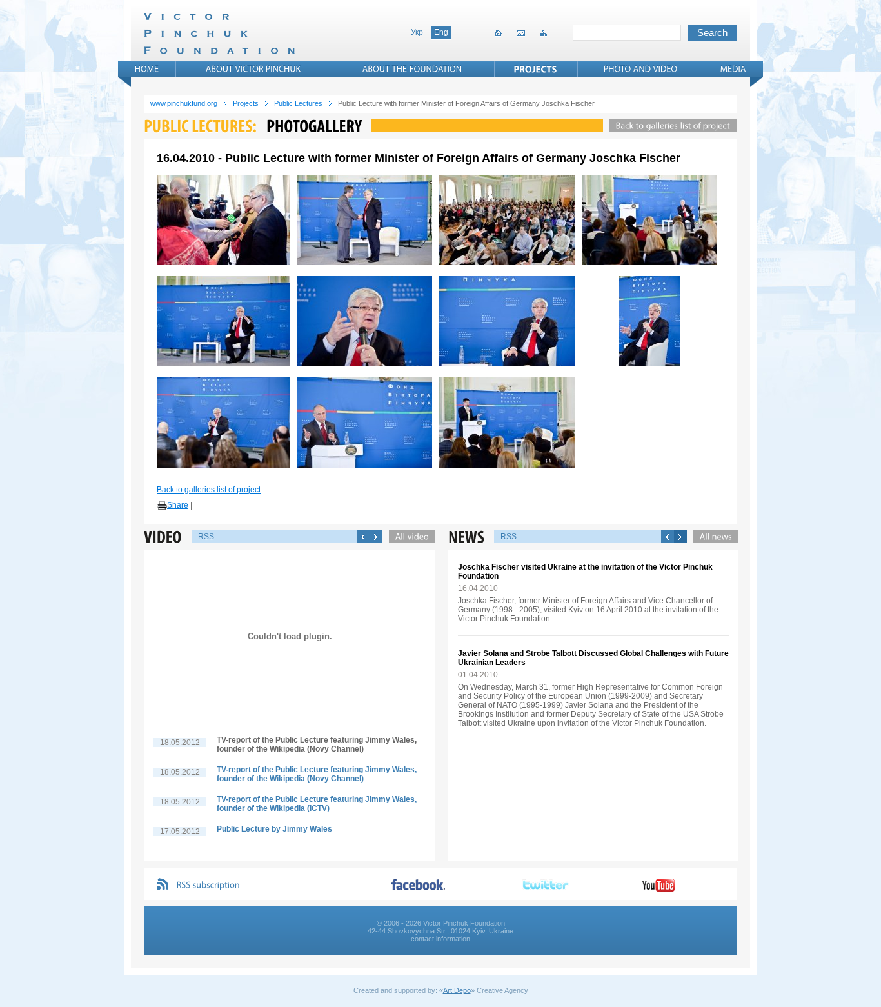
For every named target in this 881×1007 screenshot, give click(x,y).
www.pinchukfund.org (183, 103)
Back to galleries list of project (209, 489)
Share (177, 505)
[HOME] (147, 69)
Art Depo (457, 990)
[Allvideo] (408, 536)
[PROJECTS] (535, 69)
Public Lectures (298, 103)
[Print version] (162, 506)
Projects (246, 103)
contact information (440, 938)
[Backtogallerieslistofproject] (670, 125)
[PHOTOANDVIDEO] (641, 69)
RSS (206, 536)
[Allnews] (712, 536)
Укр (417, 32)
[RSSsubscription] (208, 885)
